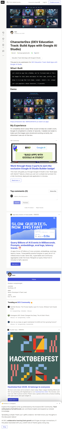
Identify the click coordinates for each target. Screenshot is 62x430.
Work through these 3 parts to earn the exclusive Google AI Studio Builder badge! (32, 167)
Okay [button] (4, 427)
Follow (34, 279)
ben (16, 32)
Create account (54, 2)
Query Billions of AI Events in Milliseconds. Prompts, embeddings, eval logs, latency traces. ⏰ (33, 245)
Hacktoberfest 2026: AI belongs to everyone (29, 387)
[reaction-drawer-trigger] (3, 33)
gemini (36, 53)
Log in (45, 2)
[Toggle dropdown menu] (56, 140)
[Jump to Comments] (3, 39)
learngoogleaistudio (23, 53)
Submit (17, 202)
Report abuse (39, 207)
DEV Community (23, 302)
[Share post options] (3, 55)
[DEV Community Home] (3, 2)
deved (13, 53)
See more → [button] (15, 264)
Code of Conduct (29, 207)
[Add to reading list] (3, 45)
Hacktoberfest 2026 (41, 392)
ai (32, 53)
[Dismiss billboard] (59, 403)
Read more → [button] (16, 180)
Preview (25, 202)
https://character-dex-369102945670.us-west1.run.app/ (29, 121)
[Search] (7, 2)
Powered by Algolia (33, 2)
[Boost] (3, 51)
